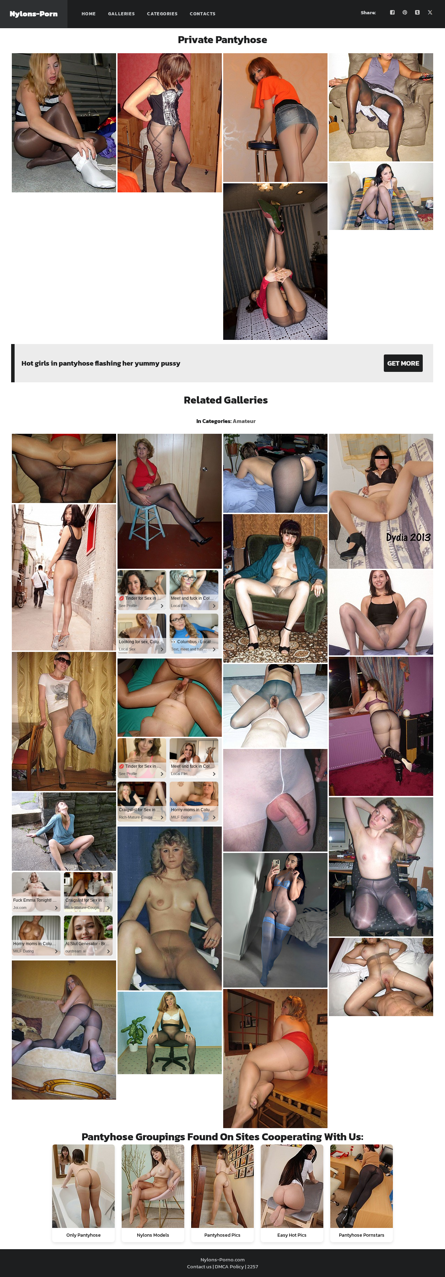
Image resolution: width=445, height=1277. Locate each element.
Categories (162, 13)
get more (403, 363)
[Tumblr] (417, 12)
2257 (252, 1266)
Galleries (121, 13)
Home (89, 13)
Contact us (199, 1266)
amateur (244, 421)
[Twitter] (430, 12)
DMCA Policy (229, 1266)
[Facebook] (392, 12)
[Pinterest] (405, 12)
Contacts (203, 13)
